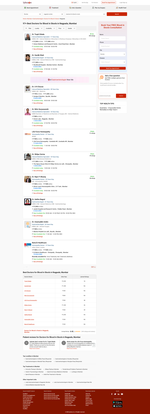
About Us (88, 393)
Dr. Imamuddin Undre (40, 222)
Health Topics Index (70, 400)
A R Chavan (27, 290)
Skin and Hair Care (27, 398)
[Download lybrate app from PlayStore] (117, 403)
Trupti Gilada (27, 281)
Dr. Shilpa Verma (38, 154)
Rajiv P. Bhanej (28, 310)
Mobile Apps (89, 398)
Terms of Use (89, 400)
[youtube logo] (122, 394)
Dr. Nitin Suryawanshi (40, 109)
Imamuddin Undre (29, 319)
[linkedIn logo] (119, 394)
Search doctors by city (49, 393)
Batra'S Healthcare (39, 243)
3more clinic (37, 98)
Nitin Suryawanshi (29, 295)
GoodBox (25, 408)
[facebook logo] (112, 394)
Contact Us (88, 395)
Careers (88, 397)
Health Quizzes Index (70, 398)
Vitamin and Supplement (29, 395)
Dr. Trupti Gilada (38, 34)
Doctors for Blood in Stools (51, 18)
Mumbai (29, 18)
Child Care (25, 407)
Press (87, 405)
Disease (102, 58)
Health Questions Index (70, 397)
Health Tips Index (69, 395)
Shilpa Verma (28, 305)
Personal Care (26, 405)
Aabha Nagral (28, 314)
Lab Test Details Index (70, 405)
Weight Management (28, 402)
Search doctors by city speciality (52, 398)
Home (24, 18)
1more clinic (37, 120)
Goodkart (25, 393)
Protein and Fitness (27, 397)
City (101, 50)
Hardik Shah (27, 286)
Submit (121, 95)
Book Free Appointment (108, 2)
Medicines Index (69, 402)
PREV (26, 267)
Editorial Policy (89, 403)
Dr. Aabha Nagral (38, 199)
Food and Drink (26, 403)
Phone (102, 42)
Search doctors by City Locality (51, 395)
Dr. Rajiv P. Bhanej (39, 177)
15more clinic (37, 254)
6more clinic (37, 66)
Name (101, 34)
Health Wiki (67, 393)
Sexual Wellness (27, 400)
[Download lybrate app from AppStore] (117, 407)
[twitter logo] (115, 394)
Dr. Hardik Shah (38, 55)
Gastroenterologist (38, 18)
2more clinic (37, 188)
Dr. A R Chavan (37, 87)
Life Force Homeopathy (41, 132)
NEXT (92, 267)
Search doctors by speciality (51, 397)
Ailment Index (68, 403)
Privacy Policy (89, 402)
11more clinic (37, 143)
